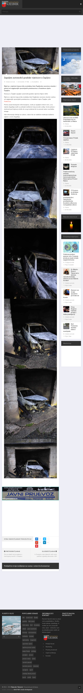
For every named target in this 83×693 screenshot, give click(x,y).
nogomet (33, 640)
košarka (25, 636)
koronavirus (32, 632)
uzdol (29, 677)
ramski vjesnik (27, 662)
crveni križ (29, 617)
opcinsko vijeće (27, 643)
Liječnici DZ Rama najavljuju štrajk (74, 152)
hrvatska (36, 625)
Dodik (36, 617)
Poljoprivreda (69, 262)
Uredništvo (35, 82)
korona (25, 632)
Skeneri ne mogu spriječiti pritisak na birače (71, 293)
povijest (25, 655)
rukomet (35, 666)
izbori (24, 629)
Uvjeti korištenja (51, 653)
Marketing (49, 647)
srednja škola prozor (29, 673)
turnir (24, 677)
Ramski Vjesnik (17, 687)
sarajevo (25, 670)
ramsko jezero (27, 666)
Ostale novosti (10, 82)
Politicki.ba (7, 101)
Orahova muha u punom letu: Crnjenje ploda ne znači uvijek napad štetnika (70, 257)
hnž (31, 625)
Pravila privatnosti (51, 650)
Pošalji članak (50, 643)
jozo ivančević (32, 629)
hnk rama (26, 625)
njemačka (26, 640)
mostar (31, 636)
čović (34, 677)
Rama (67, 124)
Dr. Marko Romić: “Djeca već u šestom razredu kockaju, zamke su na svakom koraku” (71, 274)
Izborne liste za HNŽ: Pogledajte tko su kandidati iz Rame (70, 119)
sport (31, 670)
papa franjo (26, 651)
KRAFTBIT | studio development (23, 689)
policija (33, 651)
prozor (31, 655)
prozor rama (26, 658)
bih (23, 617)
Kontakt (48, 656)
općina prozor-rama (29, 647)
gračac (25, 621)
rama (33, 658)
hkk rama (31, 621)
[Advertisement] (41, 32)
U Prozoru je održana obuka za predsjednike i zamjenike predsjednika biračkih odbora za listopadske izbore (70, 197)
